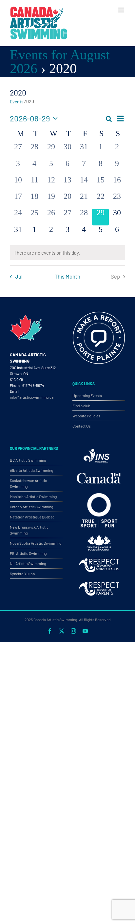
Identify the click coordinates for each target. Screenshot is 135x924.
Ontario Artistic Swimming (31, 506)
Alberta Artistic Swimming (31, 470)
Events (17, 101)
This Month (67, 276)
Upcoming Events (87, 395)
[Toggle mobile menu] (121, 10)
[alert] (67, 253)
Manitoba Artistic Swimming (33, 496)
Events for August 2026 (60, 61)
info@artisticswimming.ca (31, 397)
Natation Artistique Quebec (32, 516)
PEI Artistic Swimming (28, 553)
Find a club (81, 405)
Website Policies (86, 415)
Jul (19, 276)
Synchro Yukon (22, 573)
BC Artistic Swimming (28, 460)
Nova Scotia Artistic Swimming (35, 543)
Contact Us (81, 426)
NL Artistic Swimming (28, 563)
